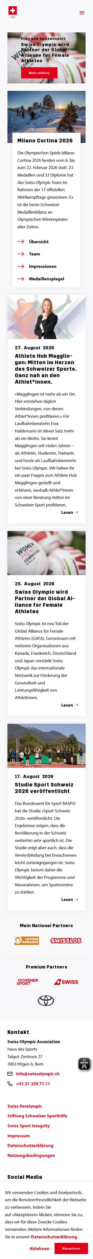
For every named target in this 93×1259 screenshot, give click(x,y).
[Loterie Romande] (27, 941)
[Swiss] (66, 982)
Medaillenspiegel (46, 279)
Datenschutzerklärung (30, 1145)
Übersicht (39, 241)
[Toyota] (46, 1002)
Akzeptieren (71, 1248)
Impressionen (43, 266)
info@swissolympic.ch (38, 1074)
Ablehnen (40, 1248)
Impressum (18, 1136)
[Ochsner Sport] (27, 982)
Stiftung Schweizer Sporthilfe (37, 1116)
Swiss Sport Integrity (28, 1126)
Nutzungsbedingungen (31, 1155)
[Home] (12, 12)
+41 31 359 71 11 (33, 1083)
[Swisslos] (66, 941)
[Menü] (82, 12)
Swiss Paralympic (24, 1106)
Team (34, 254)
